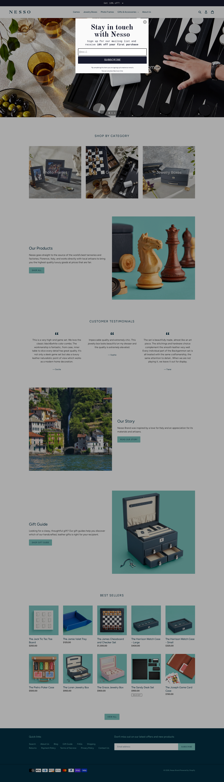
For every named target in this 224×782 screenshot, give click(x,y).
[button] (145, 22)
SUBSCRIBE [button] (112, 60)
